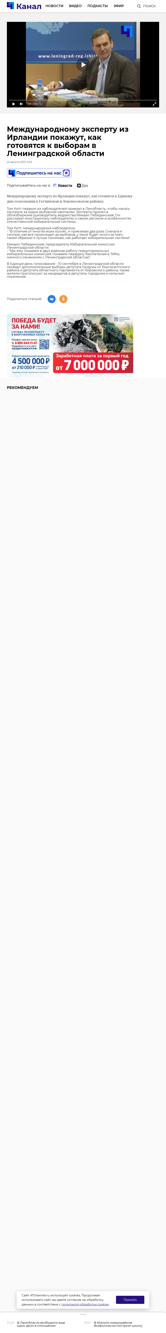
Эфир (119, 6)
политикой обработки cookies (85, 1304)
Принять (130, 1300)
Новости (54, 6)
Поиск (149, 6)
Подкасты (97, 6)
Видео (75, 6)
